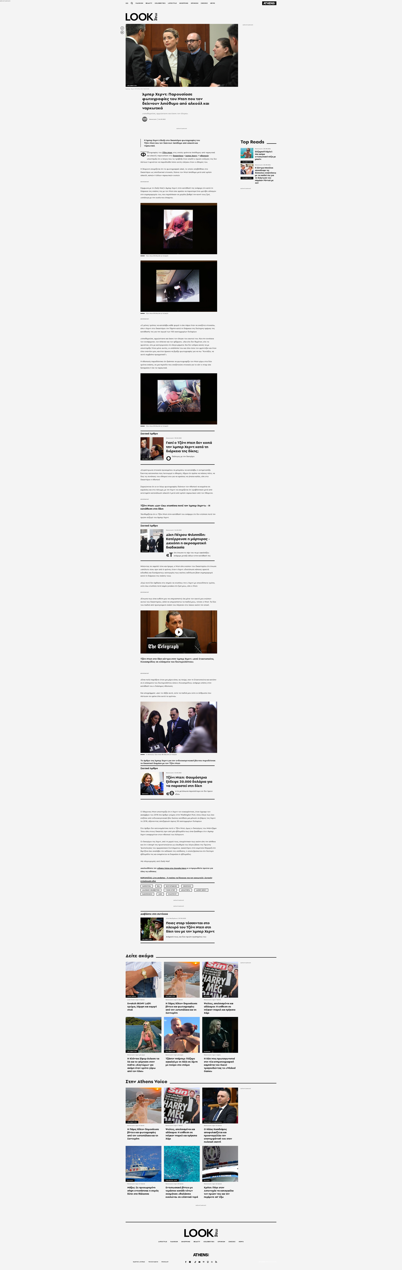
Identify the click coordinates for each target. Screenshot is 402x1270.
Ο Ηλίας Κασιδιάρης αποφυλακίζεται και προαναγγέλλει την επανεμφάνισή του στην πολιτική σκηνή (218, 1135)
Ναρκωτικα (146, 886)
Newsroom (153, 119)
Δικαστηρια (185, 890)
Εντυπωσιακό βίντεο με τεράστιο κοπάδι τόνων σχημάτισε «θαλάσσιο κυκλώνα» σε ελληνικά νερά (182, 1192)
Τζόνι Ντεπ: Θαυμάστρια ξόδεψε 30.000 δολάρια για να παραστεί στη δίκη (189, 781)
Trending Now (171, 1180)
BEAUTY (149, 3)
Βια (158, 886)
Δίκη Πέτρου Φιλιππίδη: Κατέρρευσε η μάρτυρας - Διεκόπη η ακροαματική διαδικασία (188, 541)
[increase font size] (122, 32)
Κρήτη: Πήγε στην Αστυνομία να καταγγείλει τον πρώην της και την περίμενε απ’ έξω (219, 1192)
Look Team (131, 1000)
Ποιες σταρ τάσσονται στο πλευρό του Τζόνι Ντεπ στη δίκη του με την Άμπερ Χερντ (190, 927)
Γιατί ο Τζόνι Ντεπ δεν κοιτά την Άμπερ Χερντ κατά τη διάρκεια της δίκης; (189, 447)
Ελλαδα (145, 551)
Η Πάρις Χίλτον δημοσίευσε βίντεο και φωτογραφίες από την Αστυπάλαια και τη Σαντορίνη (181, 1008)
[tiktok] (195, 1262)
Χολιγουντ (172, 894)
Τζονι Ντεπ (170, 890)
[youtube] (199, 1262)
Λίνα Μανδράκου (172, 918)
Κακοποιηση (147, 894)
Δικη (160, 894)
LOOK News (131, 996)
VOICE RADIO (153, 1262)
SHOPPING (183, 3)
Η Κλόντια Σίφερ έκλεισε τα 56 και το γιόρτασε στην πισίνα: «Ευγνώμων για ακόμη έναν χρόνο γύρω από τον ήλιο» (143, 1065)
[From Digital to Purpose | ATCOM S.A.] (267, 1262)
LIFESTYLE (172, 3)
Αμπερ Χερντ (201, 890)
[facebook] (185, 1262)
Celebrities (132, 85)
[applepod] (207, 1262)
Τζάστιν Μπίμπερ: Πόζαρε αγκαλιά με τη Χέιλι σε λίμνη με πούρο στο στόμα (182, 1061)
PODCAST (165, 1262)
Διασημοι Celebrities (150, 890)
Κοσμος (145, 794)
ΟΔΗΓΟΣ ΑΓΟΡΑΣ (139, 1262)
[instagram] (190, 1262)
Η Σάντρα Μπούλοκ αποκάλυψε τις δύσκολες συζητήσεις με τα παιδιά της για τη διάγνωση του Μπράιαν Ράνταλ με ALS (265, 175)
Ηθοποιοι (187, 886)
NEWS (212, 3)
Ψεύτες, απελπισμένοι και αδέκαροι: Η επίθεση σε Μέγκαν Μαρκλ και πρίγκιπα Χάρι (219, 1008)
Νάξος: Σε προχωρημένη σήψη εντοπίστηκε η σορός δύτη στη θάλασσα (143, 1190)
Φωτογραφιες (171, 886)
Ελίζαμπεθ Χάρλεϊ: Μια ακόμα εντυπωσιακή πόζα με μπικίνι (265, 155)
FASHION (139, 3)
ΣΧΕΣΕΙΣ (204, 3)
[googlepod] (212, 1262)
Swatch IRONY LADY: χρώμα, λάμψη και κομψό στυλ (142, 1006)
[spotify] (203, 1262)
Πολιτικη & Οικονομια (213, 1122)
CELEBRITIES (160, 3)
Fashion (207, 1051)
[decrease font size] (122, 28)
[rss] (216, 1262)
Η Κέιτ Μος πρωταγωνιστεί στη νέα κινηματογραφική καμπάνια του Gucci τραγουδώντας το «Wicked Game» (219, 1065)
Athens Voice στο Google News (171, 868)
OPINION (194, 3)
